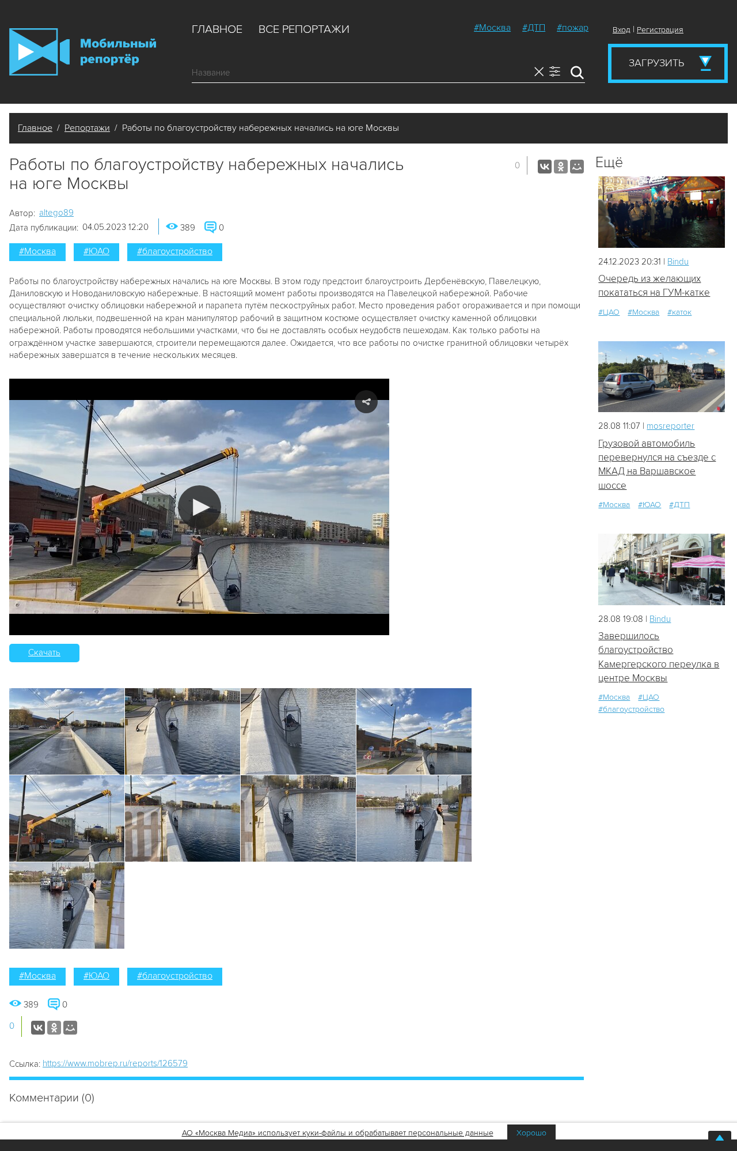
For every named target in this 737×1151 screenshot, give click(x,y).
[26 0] (661, 569)
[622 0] (661, 211)
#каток (679, 312)
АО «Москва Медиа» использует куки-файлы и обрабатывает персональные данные (337, 1133)
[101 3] (661, 376)
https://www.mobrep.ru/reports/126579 (115, 1063)
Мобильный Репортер (82, 52)
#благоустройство (174, 251)
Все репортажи (304, 29)
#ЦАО (609, 312)
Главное (217, 29)
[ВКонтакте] (545, 166)
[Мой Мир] (577, 166)
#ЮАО (96, 251)
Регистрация (660, 30)
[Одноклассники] (561, 166)
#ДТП (533, 27)
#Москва (492, 27)
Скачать (44, 652)
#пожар (572, 27)
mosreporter (670, 426)
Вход (621, 30)
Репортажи (87, 128)
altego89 (56, 212)
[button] (199, 507)
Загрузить (656, 62)
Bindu (678, 261)
